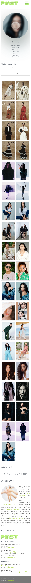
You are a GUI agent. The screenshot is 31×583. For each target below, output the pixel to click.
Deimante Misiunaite (16, 518)
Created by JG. (11, 580)
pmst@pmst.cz (10, 557)
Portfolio (15, 68)
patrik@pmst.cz (15, 552)
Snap (15, 73)
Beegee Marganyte (13, 509)
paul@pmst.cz (10, 547)
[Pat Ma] (8, 90)
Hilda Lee (14, 515)
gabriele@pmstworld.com (21, 572)
